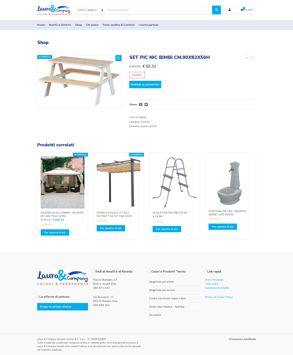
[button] (118, 58)
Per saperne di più (54, 232)
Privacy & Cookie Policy (219, 297)
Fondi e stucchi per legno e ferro (167, 298)
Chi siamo (92, 25)
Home (41, 25)
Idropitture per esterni (162, 290)
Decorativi (155, 315)
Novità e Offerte (60, 25)
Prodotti (145, 121)
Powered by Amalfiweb (242, 339)
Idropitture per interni (161, 282)
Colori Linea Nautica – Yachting (166, 307)
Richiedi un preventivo (145, 84)
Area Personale (214, 280)
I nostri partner (148, 25)
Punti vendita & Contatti (119, 25)
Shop (78, 25)
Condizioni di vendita (217, 288)
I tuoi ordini (211, 284)
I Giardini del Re (148, 126)
